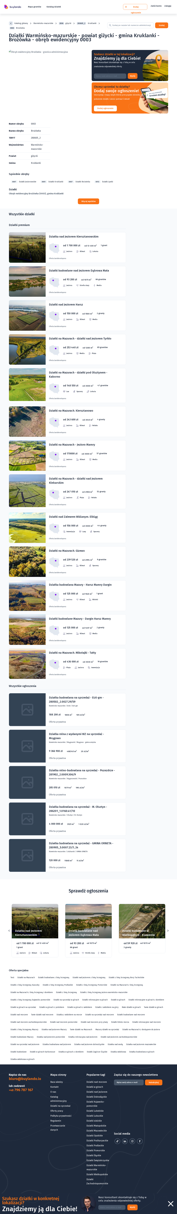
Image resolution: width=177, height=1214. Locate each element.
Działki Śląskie (93, 1155)
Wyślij (132, 76)
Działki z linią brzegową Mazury (24, 1029)
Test (12, 977)
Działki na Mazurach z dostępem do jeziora (141, 1029)
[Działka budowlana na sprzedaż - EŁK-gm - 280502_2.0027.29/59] (67, 709)
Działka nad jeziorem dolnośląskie (89, 1044)
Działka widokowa (118, 1052)
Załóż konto (156, 6)
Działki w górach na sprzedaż (23, 1007)
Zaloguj (167, 6)
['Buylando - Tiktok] (118, 1143)
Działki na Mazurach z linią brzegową (126, 985)
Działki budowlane (19, 1052)
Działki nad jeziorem (96, 1092)
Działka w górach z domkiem (71, 1052)
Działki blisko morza (120, 1022)
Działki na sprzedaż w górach (66, 1000)
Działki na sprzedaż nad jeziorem (25, 1044)
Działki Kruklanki (52, 182)
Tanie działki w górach (153, 1007)
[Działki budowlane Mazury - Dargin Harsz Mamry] (67, 629)
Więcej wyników (88, 201)
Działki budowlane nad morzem (131, 1015)
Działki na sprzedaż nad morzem (99, 1015)
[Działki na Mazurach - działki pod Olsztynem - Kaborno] (67, 385)
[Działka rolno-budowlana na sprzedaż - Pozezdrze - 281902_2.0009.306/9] (67, 782)
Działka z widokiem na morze (69, 1015)
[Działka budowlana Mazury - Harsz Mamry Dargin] (67, 595)
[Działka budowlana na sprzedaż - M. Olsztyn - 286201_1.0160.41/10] (67, 819)
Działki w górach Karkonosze (42, 1052)
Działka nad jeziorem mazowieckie (141, 1044)
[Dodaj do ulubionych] (52, 910)
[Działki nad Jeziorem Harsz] (67, 315)
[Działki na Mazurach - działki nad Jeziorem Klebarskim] (67, 491)
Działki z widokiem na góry (107, 1007)
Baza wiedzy (56, 1082)
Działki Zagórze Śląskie (97, 1052)
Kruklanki (86, 23)
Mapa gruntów (34, 7)
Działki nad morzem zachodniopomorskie (29, 1022)
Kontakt (54, 1087)
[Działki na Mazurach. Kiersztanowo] (67, 421)
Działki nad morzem (19, 1015)
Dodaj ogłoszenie (105, 108)
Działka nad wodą (115, 1044)
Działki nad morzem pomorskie (63, 1022)
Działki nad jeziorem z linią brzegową (89, 977)
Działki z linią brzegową (66, 992)
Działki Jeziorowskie (24, 182)
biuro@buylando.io (22, 1079)
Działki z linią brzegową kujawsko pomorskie (30, 1000)
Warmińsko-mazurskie (43, 23)
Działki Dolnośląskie (96, 1097)
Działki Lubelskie (95, 1111)
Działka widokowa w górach (22, 1059)
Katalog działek (54, 7)
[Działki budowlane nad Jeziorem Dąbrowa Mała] (67, 281)
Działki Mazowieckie (96, 1130)
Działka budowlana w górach (141, 1052)
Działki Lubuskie (94, 1116)
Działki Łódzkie (94, 1120)
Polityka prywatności (60, 1116)
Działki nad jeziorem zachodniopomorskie (119, 1037)
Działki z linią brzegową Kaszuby (25, 985)
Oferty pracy (56, 1111)
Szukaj (162, 25)
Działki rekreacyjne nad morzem (146, 1022)
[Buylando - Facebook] (140, 1143)
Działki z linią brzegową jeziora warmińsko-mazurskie (103, 992)
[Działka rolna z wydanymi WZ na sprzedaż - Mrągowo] (67, 746)
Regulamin (55, 1120)
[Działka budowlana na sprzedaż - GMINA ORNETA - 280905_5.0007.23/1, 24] (67, 855)
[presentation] (9, 930)
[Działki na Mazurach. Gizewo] (67, 561)
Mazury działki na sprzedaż (107, 1029)
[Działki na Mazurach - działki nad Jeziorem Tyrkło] (67, 349)
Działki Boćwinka (79, 182)
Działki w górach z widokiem (79, 1007)
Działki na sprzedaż (60, 1106)
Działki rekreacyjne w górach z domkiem (146, 1000)
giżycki (65, 23)
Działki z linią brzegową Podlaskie (58, 985)
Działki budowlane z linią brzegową (53, 977)
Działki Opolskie (94, 1135)
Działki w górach (118, 1000)
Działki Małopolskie (96, 1125)
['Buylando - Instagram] (133, 1143)
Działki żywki (104, 182)
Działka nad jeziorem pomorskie (51, 1037)
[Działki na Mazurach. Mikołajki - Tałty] (67, 663)
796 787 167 (21, 1090)
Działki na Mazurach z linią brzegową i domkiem (32, 992)
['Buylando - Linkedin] (125, 1143)
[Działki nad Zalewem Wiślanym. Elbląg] (67, 527)
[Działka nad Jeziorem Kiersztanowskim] (67, 247)
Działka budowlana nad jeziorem (57, 1044)
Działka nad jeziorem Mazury (54, 1029)
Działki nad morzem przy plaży (94, 1022)
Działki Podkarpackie (97, 1140)
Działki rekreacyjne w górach (95, 1000)
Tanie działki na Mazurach (81, 1029)
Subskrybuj (154, 1082)
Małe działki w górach (131, 1007)
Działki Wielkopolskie (97, 1174)
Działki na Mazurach (26, 977)
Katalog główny (21, 23)
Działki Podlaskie (95, 1145)
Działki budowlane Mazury (22, 1037)
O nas (53, 1092)
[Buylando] (12, 7)
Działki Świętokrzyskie (97, 1160)
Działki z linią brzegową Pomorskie (91, 985)
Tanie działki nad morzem (42, 1015)
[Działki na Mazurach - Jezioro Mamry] (67, 455)
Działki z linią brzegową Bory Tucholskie (126, 977)
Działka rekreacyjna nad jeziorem (82, 1037)
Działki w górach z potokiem (51, 1007)
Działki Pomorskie (95, 1150)
